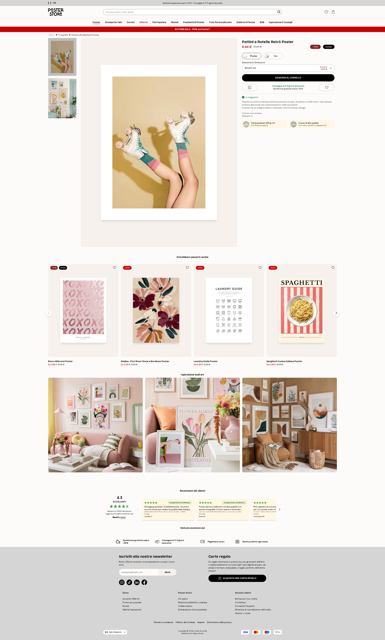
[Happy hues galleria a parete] (192, 425)
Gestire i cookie (243, 613)
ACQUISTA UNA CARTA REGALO (239, 578)
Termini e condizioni (163, 622)
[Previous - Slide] (48, 313)
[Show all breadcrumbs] (51, 34)
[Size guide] (249, 87)
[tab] (326, 12)
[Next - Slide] (336, 313)
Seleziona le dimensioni (253, 62)
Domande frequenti (244, 606)
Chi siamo (183, 598)
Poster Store (199, 631)
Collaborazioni (185, 606)
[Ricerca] (279, 12)
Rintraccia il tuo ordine (246, 598)
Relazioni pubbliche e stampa (192, 602)
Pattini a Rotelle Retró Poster (85, 35)
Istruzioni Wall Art (131, 598)
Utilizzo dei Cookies (185, 622)
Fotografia (63, 35)
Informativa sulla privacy (219, 622)
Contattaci (240, 602)
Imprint (201, 622)
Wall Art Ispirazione (132, 609)
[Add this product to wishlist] (326, 87)
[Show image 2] (62, 98)
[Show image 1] (62, 57)
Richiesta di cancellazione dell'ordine (253, 609)
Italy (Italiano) (115, 632)
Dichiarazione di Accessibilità (192, 609)
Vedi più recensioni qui (192, 527)
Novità (126, 606)
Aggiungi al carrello (288, 77)
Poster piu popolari (132, 602)
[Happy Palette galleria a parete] (95, 425)
